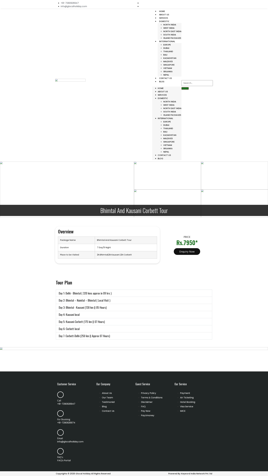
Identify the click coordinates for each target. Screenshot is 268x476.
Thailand (168, 51)
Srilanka (168, 71)
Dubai (166, 48)
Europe (167, 44)
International (167, 41)
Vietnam (167, 68)
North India (169, 24)
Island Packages (172, 38)
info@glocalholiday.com (70, 441)
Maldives (168, 61)
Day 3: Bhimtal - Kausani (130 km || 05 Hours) (83, 307)
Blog (161, 81)
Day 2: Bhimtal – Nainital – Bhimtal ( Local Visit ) (84, 300)
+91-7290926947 (66, 403)
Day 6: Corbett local (69, 329)
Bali (165, 54)
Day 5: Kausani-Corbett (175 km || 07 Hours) (82, 322)
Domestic (164, 21)
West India (168, 28)
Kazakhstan (169, 58)
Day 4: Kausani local (69, 314)
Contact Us (165, 78)
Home (162, 11)
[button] (166, 85)
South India (169, 34)
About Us (164, 14)
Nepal (166, 74)
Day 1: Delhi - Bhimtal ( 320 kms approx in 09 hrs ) (85, 293)
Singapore (168, 64)
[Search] (185, 88)
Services (163, 18)
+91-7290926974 (66, 422)
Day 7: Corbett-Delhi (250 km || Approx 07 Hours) (84, 336)
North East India (172, 31)
